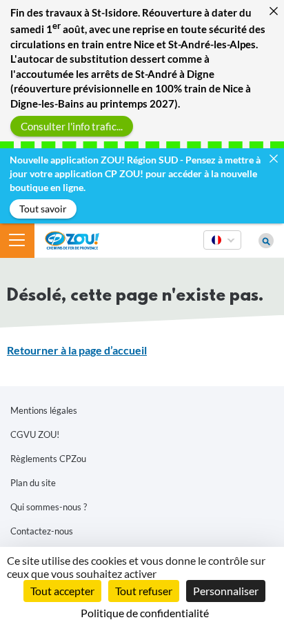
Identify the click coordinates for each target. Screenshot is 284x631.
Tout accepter (62, 590)
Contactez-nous (41, 531)
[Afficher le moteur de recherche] (266, 240)
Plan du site (33, 482)
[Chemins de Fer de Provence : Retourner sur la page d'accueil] (72, 239)
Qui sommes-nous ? (48, 506)
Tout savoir (43, 208)
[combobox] (222, 249)
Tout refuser (143, 590)
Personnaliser (225, 590)
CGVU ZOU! (34, 434)
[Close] (273, 10)
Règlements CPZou (48, 458)
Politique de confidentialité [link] (145, 612)
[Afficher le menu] (17, 240)
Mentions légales (43, 410)
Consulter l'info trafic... (72, 125)
